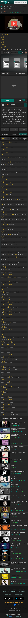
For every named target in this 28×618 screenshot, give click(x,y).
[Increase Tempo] (8, 52)
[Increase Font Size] (16, 138)
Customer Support (18, 594)
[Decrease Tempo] (2, 52)
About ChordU (6, 589)
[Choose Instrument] (7, 73)
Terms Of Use (22, 589)
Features (14, 589)
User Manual (8, 594)
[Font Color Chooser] (4, 138)
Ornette (13, 6)
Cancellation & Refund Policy (18, 591)
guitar (3, 73)
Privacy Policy (6, 591)
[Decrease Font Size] (8, 138)
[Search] (25, 2)
